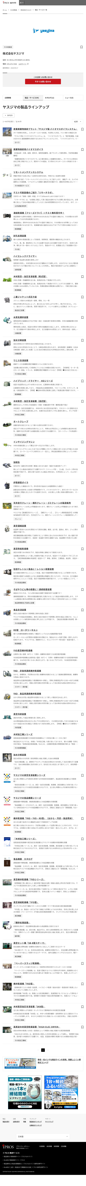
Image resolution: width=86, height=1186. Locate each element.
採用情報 (56, 1146)
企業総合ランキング (36, 1125)
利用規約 (42, 1146)
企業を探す (16, 1122)
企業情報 (8, 98)
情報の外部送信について (22, 1148)
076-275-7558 (12, 64)
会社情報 (49, 1146)
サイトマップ (49, 1122)
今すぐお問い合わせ (43, 81)
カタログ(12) (49, 98)
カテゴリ (10, 115)
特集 (24, 1122)
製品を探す (6, 1122)
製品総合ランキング (36, 1122)
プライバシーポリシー (23, 1146)
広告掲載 (63, 1146)
